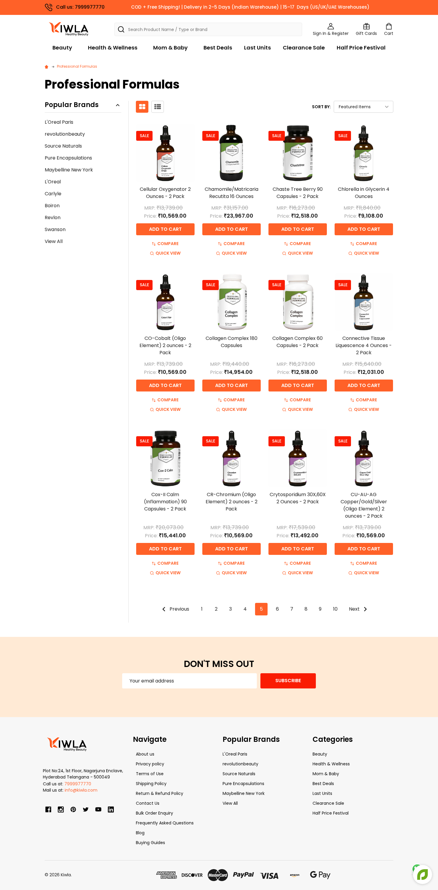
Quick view (168, 253)
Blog (140, 833)
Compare (167, 244)
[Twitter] (85, 809)
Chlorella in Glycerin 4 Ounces (363, 193)
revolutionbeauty (65, 134)
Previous (178, 609)
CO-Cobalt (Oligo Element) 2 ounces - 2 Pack (165, 345)
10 (335, 609)
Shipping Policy (151, 784)
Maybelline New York (69, 169)
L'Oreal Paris (59, 122)
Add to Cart (165, 229)
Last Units (257, 47)
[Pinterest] (73, 809)
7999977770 (77, 784)
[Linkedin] (110, 809)
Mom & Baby (170, 47)
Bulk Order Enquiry (154, 813)
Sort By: (321, 107)
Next (355, 609)
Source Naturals (63, 146)
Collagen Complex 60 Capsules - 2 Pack (297, 342)
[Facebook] (48, 809)
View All (54, 241)
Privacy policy (150, 764)
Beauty (62, 47)
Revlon (52, 217)
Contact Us (147, 803)
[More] (436, 8)
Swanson (55, 229)
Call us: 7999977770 (80, 7)
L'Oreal (53, 181)
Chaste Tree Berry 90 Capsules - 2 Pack (298, 193)
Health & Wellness (112, 47)
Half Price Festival (361, 47)
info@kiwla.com (81, 790)
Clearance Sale (304, 47)
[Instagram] (60, 809)
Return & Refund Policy (159, 793)
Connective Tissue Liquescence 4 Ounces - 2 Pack (364, 345)
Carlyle (53, 193)
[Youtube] (98, 809)
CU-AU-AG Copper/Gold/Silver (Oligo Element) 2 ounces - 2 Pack (364, 505)
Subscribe (288, 680)
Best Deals (218, 47)
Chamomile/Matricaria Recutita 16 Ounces (231, 193)
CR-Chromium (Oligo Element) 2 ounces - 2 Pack (231, 501)
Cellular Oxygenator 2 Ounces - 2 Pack (165, 193)
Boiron (52, 205)
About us (145, 754)
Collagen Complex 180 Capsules (231, 342)
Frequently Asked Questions (165, 823)
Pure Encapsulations (68, 157)
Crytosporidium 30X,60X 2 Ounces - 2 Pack (298, 498)
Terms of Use (150, 774)
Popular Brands (72, 105)
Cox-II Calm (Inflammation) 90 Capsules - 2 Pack (165, 501)
